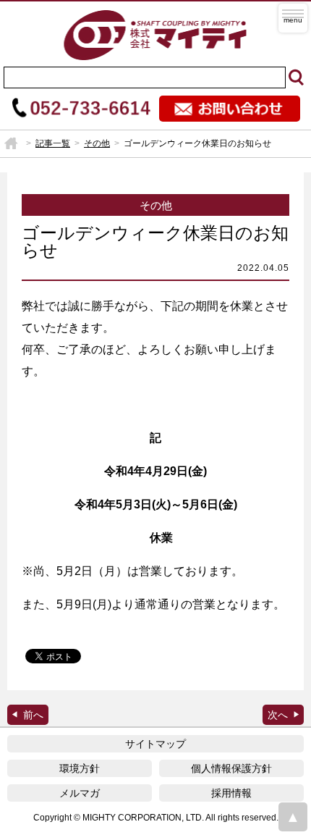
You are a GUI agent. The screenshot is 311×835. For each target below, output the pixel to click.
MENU (292, 18)
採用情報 (231, 793)
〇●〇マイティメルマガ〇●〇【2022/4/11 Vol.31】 (283, 715)
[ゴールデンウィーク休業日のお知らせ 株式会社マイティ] (156, 34)
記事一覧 (52, 143)
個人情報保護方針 (231, 768)
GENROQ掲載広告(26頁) (27, 715)
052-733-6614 (81, 109)
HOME (11, 143)
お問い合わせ (229, 109)
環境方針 (79, 768)
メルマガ (79, 793)
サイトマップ (155, 744)
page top (292, 816)
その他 (97, 143)
